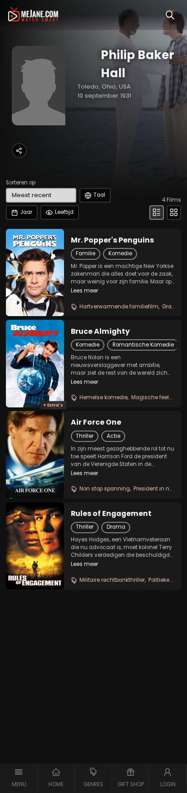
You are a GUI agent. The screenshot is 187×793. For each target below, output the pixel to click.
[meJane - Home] (33, 15)
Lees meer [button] (84, 290)
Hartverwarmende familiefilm (118, 306)
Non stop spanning (104, 488)
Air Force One (96, 422)
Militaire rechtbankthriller (112, 580)
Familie (85, 253)
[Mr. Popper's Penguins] (35, 272)
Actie (113, 436)
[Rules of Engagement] (35, 546)
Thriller (85, 436)
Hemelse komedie (103, 397)
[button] (18, 778)
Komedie (120, 253)
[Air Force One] (35, 454)
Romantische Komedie (143, 344)
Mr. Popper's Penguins (112, 240)
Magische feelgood (156, 397)
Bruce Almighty (100, 332)
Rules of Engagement (111, 514)
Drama (116, 526)
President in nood (156, 488)
